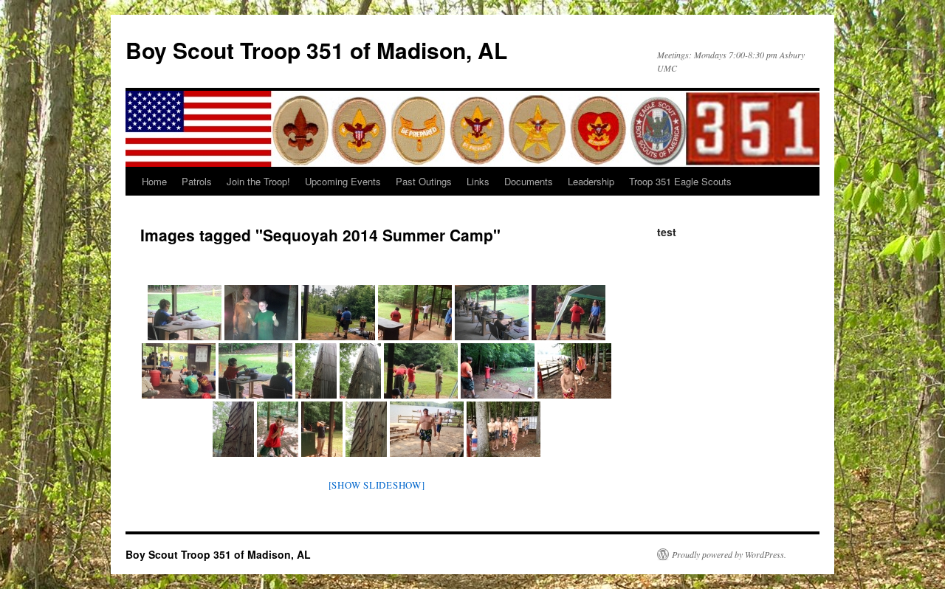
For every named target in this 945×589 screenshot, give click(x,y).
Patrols (197, 181)
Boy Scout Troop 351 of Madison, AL (316, 50)
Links (478, 181)
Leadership (591, 181)
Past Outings (424, 181)
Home (154, 181)
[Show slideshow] (377, 485)
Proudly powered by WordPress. (729, 554)
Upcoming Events (343, 181)
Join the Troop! (258, 181)
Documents (528, 181)
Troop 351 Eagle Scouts (680, 181)
